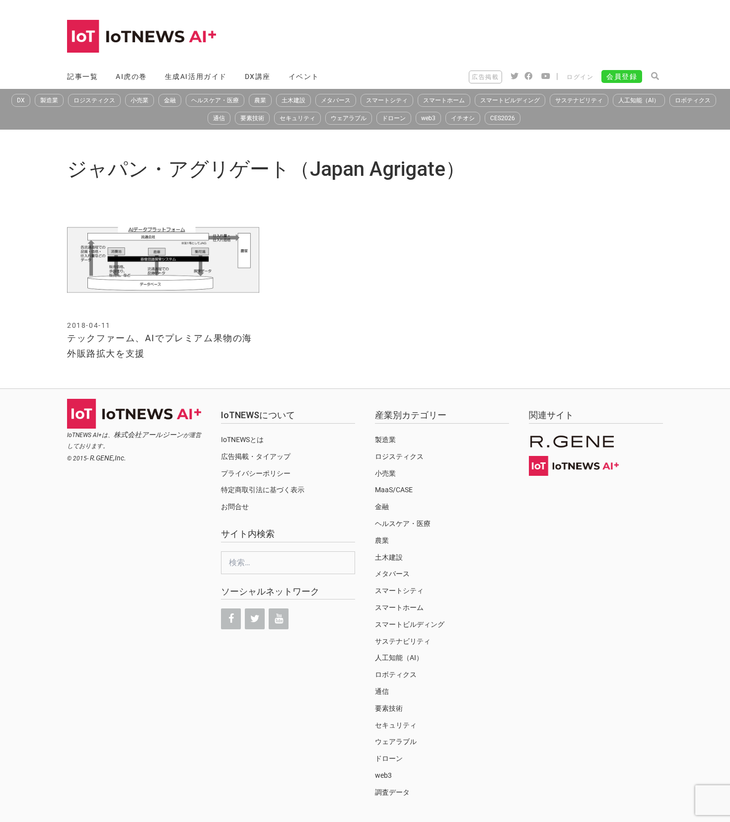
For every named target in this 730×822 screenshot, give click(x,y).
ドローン (394, 118)
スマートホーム (444, 100)
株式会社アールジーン (148, 435)
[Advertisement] (482, 37)
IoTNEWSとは (242, 440)
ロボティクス (693, 100)
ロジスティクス (94, 100)
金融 (170, 100)
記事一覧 (82, 76)
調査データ (392, 792)
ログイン (580, 77)
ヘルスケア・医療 (215, 100)
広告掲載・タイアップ (256, 456)
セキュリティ (297, 118)
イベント (304, 76)
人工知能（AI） (638, 100)
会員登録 (621, 76)
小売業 (139, 100)
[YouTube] (279, 618)
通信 (219, 118)
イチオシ (463, 118)
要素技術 (252, 118)
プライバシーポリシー (256, 473)
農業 (260, 100)
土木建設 (293, 100)
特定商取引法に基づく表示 (262, 490)
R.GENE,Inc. (108, 458)
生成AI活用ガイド (196, 76)
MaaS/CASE (394, 490)
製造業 (49, 100)
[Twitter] (255, 618)
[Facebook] (231, 618)
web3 (428, 118)
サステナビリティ (579, 100)
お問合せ (235, 507)
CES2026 (502, 118)
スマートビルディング (510, 100)
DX (21, 100)
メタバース (336, 100)
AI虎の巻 (131, 76)
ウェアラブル (348, 118)
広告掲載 (485, 77)
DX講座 (258, 76)
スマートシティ (387, 100)
